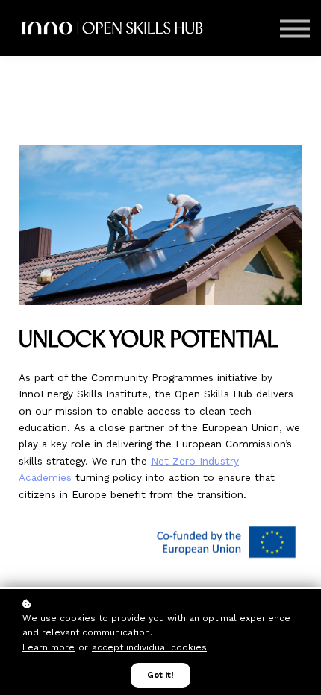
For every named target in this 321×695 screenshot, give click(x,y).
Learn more (48, 647)
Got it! (160, 675)
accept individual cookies (149, 647)
